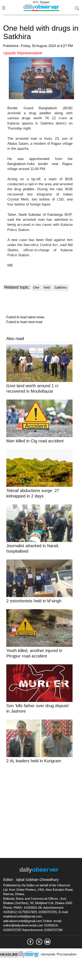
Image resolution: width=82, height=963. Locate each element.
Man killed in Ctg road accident (35, 441)
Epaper (45, 2)
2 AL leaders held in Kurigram (33, 761)
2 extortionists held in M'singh (33, 601)
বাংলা (35, 2)
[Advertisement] (41, 810)
